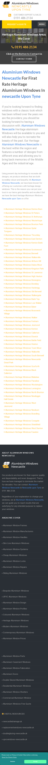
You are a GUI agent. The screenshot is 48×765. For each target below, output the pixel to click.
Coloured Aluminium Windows (16, 614)
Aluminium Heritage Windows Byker (20, 307)
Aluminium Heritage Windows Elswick (21, 336)
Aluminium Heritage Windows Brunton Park (24, 224)
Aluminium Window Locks (14, 561)
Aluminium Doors (10, 674)
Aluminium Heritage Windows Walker (21, 317)
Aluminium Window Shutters (15, 692)
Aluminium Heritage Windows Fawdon (21, 432)
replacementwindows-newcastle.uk (18, 727)
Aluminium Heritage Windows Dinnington (23, 280)
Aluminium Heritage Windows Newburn (22, 410)
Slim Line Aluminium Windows (16, 543)
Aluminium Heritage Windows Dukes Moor (23, 265)
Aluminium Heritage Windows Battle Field (23, 340)
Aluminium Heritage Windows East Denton (23, 239)
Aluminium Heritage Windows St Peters (22, 213)
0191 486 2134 (23, 18)
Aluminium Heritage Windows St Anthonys (23, 217)
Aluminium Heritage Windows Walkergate (23, 295)
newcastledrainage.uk (12, 721)
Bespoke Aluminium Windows (16, 591)
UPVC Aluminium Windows (14, 597)
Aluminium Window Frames (15, 525)
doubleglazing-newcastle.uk (15, 733)
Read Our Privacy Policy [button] (9, 757)
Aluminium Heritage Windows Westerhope (23, 220)
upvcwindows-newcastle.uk (15, 739)
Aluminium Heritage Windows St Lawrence (23, 272)
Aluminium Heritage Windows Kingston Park (24, 268)
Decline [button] (12, 761)
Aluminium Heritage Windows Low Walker (23, 303)
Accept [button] (35, 761)
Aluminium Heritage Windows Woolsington (24, 384)
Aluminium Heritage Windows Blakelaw (22, 377)
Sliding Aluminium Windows (15, 573)
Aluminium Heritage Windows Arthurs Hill (23, 261)
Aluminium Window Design (14, 602)
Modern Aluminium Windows (15, 626)
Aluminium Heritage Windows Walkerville (23, 257)
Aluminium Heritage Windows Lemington (23, 388)
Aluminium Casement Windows (16, 662)
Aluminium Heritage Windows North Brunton (24, 392)
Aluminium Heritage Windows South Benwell (24, 355)
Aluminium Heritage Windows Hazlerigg (22, 288)
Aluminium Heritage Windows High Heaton (23, 276)
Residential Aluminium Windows (17, 686)
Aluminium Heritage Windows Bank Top (22, 299)
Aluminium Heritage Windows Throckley (22, 235)
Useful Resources (14, 714)
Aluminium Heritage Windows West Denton (24, 428)
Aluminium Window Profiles (15, 609)
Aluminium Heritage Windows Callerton (22, 333)
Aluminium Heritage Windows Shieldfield (22, 424)
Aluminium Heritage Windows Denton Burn (23, 209)
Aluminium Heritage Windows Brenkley (22, 284)
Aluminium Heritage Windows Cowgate (22, 421)
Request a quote (16, 24)
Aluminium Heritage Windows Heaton (21, 344)
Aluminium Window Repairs (15, 567)
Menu (42, 24)
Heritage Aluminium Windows (16, 620)
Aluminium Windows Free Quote (17, 704)
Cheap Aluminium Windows (15, 555)
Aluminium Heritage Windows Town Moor (23, 348)
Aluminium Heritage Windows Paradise (22, 381)
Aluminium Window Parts (14, 656)
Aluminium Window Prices (14, 638)
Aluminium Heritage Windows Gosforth (22, 366)
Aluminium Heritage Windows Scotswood (23, 249)
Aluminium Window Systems (15, 549)
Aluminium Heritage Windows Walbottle (22, 352)
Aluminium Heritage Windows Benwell (21, 253)
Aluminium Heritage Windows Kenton (21, 329)
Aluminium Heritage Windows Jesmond (22, 325)
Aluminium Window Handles (15, 537)
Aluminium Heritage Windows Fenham (22, 321)
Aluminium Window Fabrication (16, 668)
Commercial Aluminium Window (17, 698)
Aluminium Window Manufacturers (18, 531)
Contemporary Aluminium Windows (18, 632)
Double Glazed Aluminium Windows (18, 680)
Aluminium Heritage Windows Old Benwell (23, 291)
